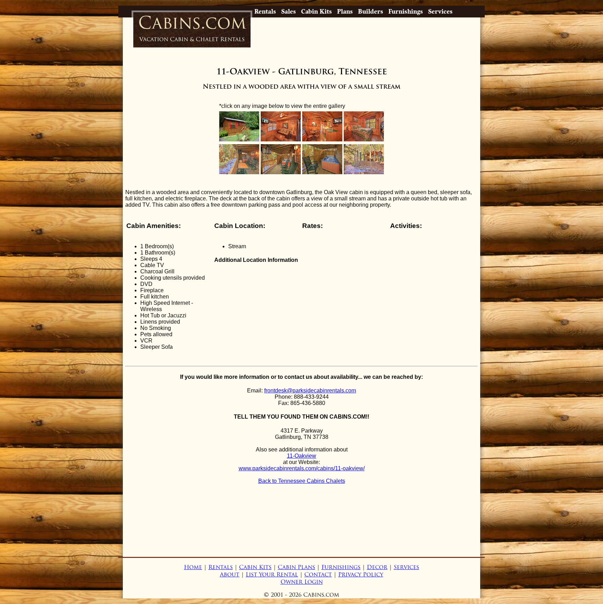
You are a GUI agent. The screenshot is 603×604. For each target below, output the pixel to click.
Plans (345, 11)
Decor (377, 567)
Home (193, 567)
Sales (288, 11)
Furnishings (405, 11)
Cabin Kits (316, 11)
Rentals (265, 11)
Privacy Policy (360, 574)
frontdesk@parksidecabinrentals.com (310, 390)
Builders (370, 11)
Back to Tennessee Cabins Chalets (301, 481)
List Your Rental (272, 574)
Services (440, 11)
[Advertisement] (301, 530)
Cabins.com (192, 27)
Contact (318, 574)
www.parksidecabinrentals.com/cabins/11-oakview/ (302, 468)
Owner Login (302, 581)
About (229, 574)
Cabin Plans (296, 567)
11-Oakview (301, 456)
